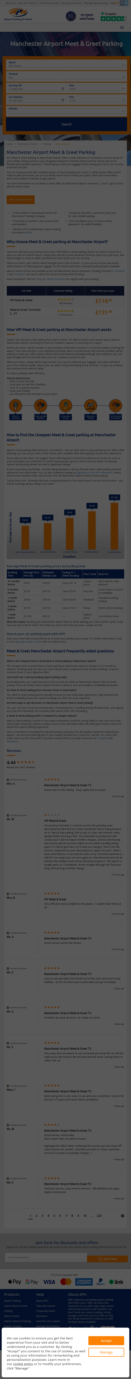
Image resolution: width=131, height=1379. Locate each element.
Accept (106, 1340)
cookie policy (23, 1364)
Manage (106, 1352)
